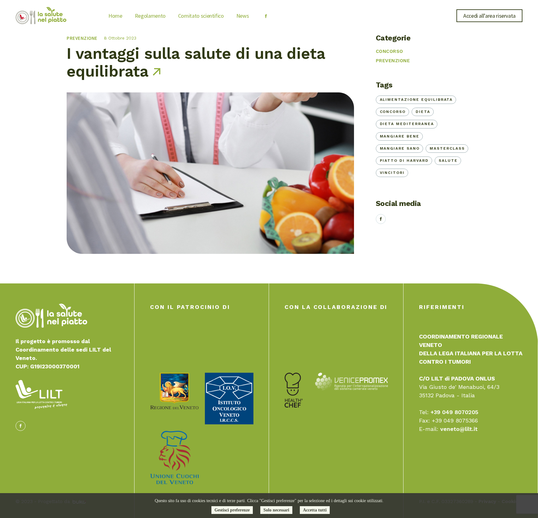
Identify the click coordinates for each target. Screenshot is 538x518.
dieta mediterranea (407, 124)
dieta (423, 112)
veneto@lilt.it (459, 429)
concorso (393, 112)
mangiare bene (399, 136)
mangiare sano (400, 148)
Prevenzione (82, 38)
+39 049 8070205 (454, 412)
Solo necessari (276, 510)
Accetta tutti (315, 510)
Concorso (389, 51)
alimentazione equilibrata (416, 99)
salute (448, 160)
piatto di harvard (404, 160)
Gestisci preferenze (232, 510)
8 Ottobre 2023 (120, 37)
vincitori (392, 172)
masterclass (447, 148)
